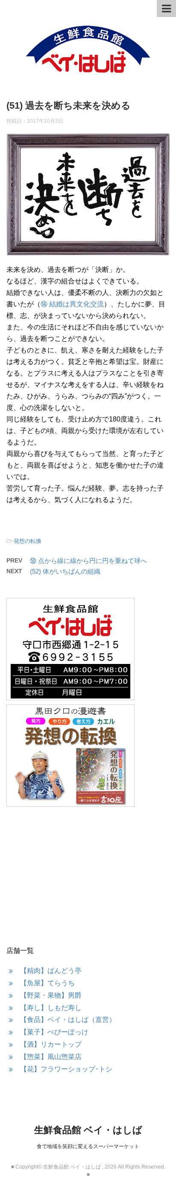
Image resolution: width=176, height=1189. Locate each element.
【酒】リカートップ (51, 1044)
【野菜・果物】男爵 (51, 995)
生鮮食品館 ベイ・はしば (88, 1130)
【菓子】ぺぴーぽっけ (54, 1032)
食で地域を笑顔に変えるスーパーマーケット (88, 1146)
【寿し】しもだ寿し (51, 1007)
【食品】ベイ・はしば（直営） (68, 1019)
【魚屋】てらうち (47, 983)
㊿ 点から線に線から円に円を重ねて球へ (88, 560)
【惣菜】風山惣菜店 (51, 1056)
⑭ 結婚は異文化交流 (72, 304)
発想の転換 (27, 541)
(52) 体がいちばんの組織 (65, 571)
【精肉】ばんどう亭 (51, 970)
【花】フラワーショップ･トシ (66, 1069)
